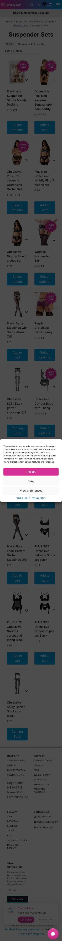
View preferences (31, 490)
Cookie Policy (23, 498)
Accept (31, 471)
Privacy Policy (39, 498)
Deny (31, 481)
